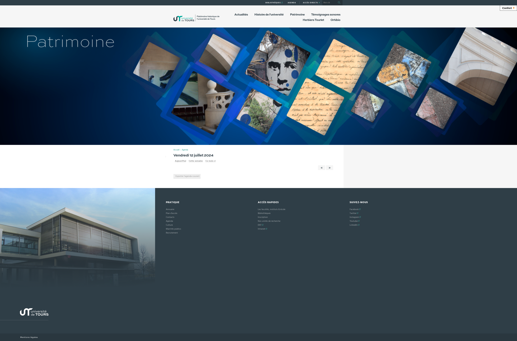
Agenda (185, 150)
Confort (508, 8)
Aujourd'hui (180, 161)
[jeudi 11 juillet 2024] (321, 167)
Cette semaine (196, 161)
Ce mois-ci (210, 161)
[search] (329, 2)
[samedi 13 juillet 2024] (329, 167)
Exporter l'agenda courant (188, 176)
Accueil (176, 150)
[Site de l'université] (24, 314)
